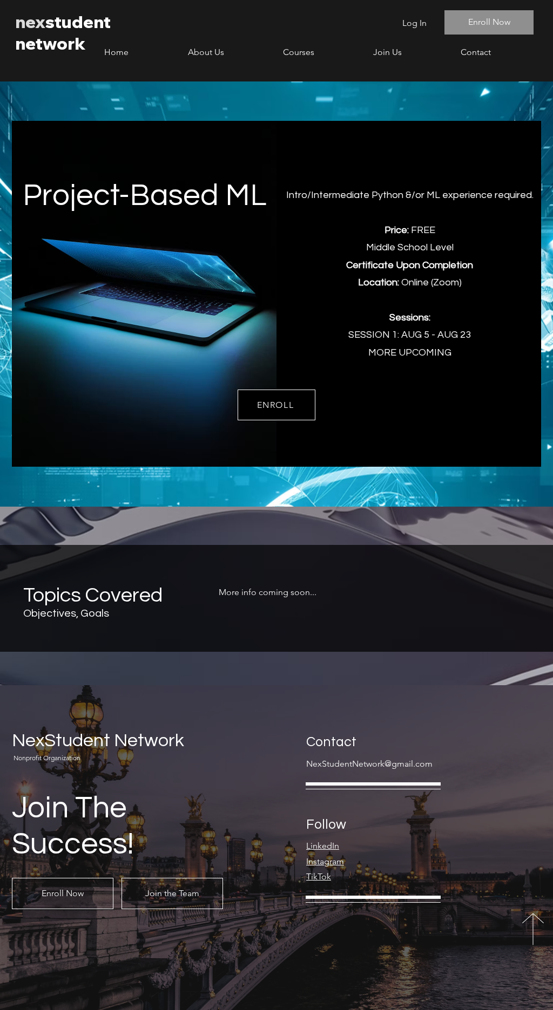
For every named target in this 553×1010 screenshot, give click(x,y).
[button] (320, 52)
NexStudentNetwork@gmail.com (369, 764)
